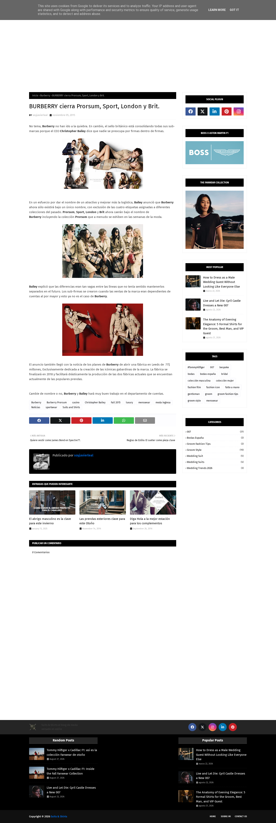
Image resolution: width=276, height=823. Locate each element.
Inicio (35, 95)
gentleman (194, 394)
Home (213, 816)
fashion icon (213, 387)
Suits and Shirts (71, 407)
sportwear (51, 407)
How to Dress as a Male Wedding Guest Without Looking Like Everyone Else (221, 282)
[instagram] (239, 111)
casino (75, 402)
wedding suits (215, 462)
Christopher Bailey (95, 402)
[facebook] (190, 111)
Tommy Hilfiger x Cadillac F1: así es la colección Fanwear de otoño (72, 752)
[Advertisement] (138, 55)
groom (208, 394)
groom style (194, 400)
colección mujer (225, 380)
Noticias (35, 407)
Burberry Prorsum (57, 402)
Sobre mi (226, 816)
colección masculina (199, 380)
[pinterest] (227, 111)
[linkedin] (215, 111)
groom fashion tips (228, 394)
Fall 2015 (115, 402)
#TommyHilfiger (196, 367)
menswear (144, 402)
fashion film (194, 387)
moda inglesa (163, 402)
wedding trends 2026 (215, 468)
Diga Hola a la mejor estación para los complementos (150, 521)
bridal (224, 374)
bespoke (224, 367)
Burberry (45, 95)
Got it (234, 10)
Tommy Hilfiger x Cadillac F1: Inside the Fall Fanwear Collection (70, 771)
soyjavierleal (40, 115)
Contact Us (241, 816)
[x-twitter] (203, 111)
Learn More (217, 10)
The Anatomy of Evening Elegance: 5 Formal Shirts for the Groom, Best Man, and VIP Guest (223, 326)
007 (212, 367)
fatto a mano (232, 387)
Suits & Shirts (59, 816)
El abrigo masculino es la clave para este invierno (50, 521)
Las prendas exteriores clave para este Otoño (102, 521)
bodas (191, 374)
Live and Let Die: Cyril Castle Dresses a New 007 (222, 303)
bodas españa (208, 374)
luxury (129, 402)
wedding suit (215, 455)
